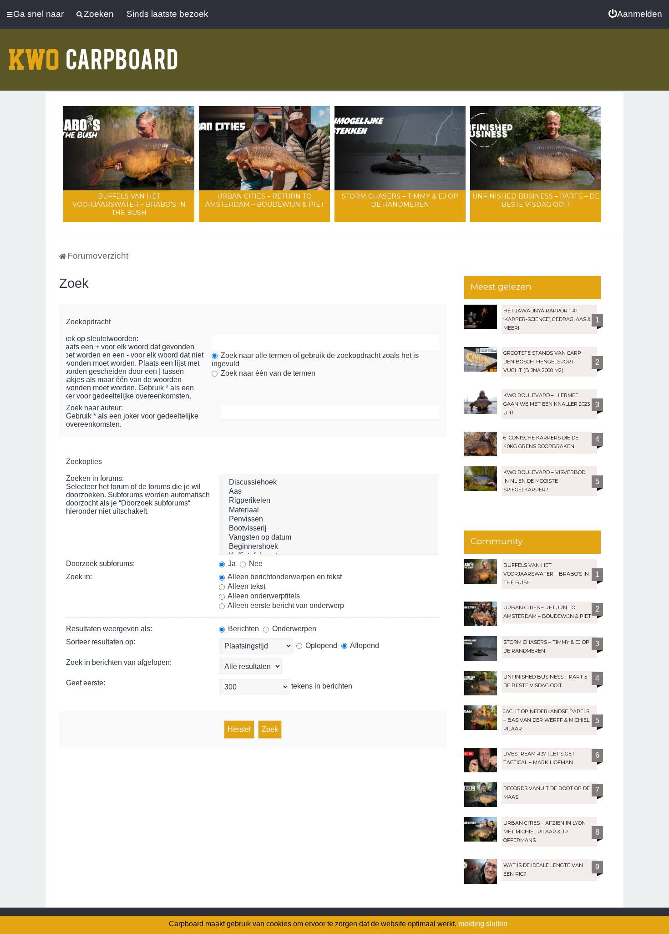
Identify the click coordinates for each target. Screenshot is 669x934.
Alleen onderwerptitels (263, 596)
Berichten (242, 629)
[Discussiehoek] (329, 482)
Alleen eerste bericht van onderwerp (285, 605)
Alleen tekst (245, 586)
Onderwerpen (293, 629)
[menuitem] (635, 14)
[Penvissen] (329, 519)
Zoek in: (79, 577)
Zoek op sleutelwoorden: (98, 338)
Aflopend (364, 645)
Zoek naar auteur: (94, 408)
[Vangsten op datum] (329, 537)
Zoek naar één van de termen (267, 373)
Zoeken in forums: (95, 478)
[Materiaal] (329, 510)
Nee (255, 563)
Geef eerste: (85, 683)
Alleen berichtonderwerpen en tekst (284, 577)
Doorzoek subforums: (100, 563)
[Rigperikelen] (329, 500)
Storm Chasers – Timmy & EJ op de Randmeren (400, 200)
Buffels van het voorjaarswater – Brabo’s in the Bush (129, 204)
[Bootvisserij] (329, 528)
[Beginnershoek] (329, 546)
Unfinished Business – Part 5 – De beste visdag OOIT (535, 200)
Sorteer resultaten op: (100, 642)
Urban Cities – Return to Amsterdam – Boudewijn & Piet (264, 200)
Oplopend (320, 645)
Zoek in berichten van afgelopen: (119, 662)
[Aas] (329, 491)
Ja (231, 563)
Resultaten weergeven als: (109, 629)
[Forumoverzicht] (93, 54)
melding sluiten (482, 924)
